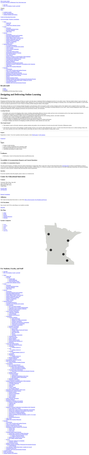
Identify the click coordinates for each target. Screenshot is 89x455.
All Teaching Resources (11, 302)
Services (5, 215)
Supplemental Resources (14, 417)
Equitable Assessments (14, 326)
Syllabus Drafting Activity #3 (18, 352)
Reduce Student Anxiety (14, 339)
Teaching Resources (7, 216)
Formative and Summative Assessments (20, 322)
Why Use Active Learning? (15, 306)
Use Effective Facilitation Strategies (17, 412)
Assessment (11, 353)
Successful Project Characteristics (16, 366)
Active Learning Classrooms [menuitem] (12, 49)
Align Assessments (16, 318)
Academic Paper (15, 331)
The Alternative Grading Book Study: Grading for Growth (19, 447)
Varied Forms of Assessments (18, 323)
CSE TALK (11, 430)
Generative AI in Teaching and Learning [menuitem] (15, 46)
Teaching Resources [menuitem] (7, 44)
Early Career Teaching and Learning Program (16, 423)
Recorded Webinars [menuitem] (10, 30)
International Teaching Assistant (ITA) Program (16, 427)
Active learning (12, 396)
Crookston (5, 225)
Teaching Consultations (11, 298)
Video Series (9, 288)
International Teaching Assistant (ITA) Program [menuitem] (16, 74)
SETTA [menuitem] (8, 76)
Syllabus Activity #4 (16, 356)
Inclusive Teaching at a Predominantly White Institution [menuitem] (18, 56)
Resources (11, 405)
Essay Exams (15, 328)
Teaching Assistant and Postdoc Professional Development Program (21, 444)
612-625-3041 (4, 188)
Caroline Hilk (12, 278)
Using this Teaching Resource (15, 344)
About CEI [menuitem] (8, 23)
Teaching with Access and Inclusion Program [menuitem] (16, 82)
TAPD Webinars (12, 445)
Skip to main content (5, 1)
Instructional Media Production (13, 293)
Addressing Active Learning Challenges (17, 308)
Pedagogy (11, 386)
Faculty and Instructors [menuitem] (8, 13)
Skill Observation (15, 332)
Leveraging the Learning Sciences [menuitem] (13, 59)
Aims (10, 348)
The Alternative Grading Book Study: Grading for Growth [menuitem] (19, 80)
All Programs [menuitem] (9, 69)
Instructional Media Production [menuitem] (13, 36)
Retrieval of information (14, 393)
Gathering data (12, 403)
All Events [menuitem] (8, 28)
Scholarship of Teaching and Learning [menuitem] (14, 62)
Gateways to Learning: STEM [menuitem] (12, 71)
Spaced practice (12, 394)
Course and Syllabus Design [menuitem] (12, 51)
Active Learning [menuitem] (9, 47)
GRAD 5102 (12, 428)
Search (2, 8)
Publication (11, 404)
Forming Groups (12, 372)
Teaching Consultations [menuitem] (11, 41)
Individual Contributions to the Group (20, 376)
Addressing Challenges (14, 312)
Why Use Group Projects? (14, 364)
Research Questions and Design (16, 402)
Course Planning (12, 313)
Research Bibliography (14, 357)
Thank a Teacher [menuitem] (9, 42)
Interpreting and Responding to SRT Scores (15, 389)
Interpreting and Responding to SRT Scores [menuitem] (15, 57)
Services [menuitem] (5, 32)
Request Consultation (5, 194)
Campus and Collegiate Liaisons (13, 282)
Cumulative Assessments (17, 325)
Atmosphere (11, 346)
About (4, 212)
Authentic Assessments (17, 321)
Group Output (15, 374)
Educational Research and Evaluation (14, 292)
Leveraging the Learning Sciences (13, 391)
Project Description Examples (18, 367)
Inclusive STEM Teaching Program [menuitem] (14, 72)
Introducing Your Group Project (16, 369)
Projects (13, 333)
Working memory (13, 392)
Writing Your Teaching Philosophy (13, 419)
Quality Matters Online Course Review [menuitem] (14, 37)
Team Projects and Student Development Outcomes (23, 371)
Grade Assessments (13, 337)
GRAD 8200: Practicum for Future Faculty (18, 434)
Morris (4, 228)
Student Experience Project (12, 443)
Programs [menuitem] (5, 67)
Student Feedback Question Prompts (17, 362)
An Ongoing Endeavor (14, 388)
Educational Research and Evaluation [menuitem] (14, 35)
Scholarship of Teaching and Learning (14, 401)
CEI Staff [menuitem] (8, 24)
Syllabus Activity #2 (16, 349)
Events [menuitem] (4, 26)
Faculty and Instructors (8, 452)
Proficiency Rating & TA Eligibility (16, 440)
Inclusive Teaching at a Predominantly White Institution (18, 381)
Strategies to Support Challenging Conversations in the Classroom (20, 407)
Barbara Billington (13, 280)
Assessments (9, 316)
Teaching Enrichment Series (12, 286)
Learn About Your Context (15, 408)
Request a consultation (14, 19)
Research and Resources (14, 310)
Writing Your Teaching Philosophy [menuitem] (13, 66)
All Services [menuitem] (8, 34)
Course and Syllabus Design (12, 343)
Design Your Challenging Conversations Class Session (21, 410)
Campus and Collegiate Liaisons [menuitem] (13, 25)
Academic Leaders (7, 450)
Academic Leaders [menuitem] (7, 12)
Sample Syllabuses (13, 358)
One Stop (5, 4)
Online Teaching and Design (12, 398)
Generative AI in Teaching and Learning (15, 303)
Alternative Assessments (17, 334)
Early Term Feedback (11, 361)
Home (4, 88)
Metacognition (12, 397)
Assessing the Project (13, 373)
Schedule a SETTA (13, 442)
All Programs (9, 422)
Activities (11, 351)
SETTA (8, 439)
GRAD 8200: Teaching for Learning (17, 437)
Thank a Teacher (9, 300)
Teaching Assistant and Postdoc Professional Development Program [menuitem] (21, 79)
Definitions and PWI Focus (15, 382)
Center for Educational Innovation (8, 17)
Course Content (12, 387)
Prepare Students (12, 338)
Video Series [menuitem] (9, 31)
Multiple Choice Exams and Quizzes (20, 330)
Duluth (4, 226)
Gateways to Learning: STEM (12, 424)
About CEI (8, 276)
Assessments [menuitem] (9, 50)
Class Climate (12, 384)
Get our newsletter (5, 19)
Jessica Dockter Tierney (14, 281)
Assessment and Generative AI (15, 341)
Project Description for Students (19, 368)
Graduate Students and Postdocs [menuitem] (10, 14)
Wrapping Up (12, 354)
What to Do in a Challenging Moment (17, 413)
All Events (8, 285)
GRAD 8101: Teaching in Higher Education (18, 433)
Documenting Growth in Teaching (13, 359)
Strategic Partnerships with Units (13, 296)
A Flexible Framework (14, 383)
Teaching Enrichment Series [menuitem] (12, 29)
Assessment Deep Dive (11, 448)
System (4, 224)
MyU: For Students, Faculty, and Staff (11, 6)
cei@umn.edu (65, 165)
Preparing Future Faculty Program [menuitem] (13, 75)
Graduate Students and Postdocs (10, 453)
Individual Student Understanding (19, 377)
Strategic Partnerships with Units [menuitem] (13, 39)
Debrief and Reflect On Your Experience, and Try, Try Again (22, 414)
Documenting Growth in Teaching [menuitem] (13, 52)
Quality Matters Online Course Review (14, 295)
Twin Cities (5, 230)
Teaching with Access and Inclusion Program (16, 449)
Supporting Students (13, 378)
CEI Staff (8, 277)
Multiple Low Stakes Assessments (19, 320)
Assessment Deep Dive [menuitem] (11, 81)
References (11, 342)
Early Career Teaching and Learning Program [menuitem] (16, 70)
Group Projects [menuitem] (9, 55)
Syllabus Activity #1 (16, 347)
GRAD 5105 (12, 429)
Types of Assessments (13, 327)
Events (4, 214)
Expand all (3, 138)
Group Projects (9, 363)
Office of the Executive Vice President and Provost (35, 199)
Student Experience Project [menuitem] (12, 77)
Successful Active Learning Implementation (18, 307)
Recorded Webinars (10, 287)
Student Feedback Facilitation (12, 297)
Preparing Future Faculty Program (13, 432)
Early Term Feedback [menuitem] (11, 54)
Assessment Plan (12, 336)
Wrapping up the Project (14, 379)
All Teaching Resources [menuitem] (11, 45)
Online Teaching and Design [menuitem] (12, 60)
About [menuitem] (4, 21)
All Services (8, 291)
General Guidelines (13, 317)
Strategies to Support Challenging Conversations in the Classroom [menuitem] (20, 64)
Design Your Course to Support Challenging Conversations (22, 409)
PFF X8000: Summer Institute (15, 438)
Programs (5, 89)
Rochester (5, 229)
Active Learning (9, 305)
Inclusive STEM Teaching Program (14, 425)
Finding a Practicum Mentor (18, 435)
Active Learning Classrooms (12, 311)
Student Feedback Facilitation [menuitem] (12, 40)
